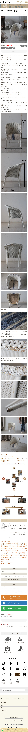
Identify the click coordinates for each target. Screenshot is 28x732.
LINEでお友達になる (14, 717)
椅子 (14, 47)
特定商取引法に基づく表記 (9, 724)
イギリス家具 (23, 45)
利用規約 (21, 724)
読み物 (2, 707)
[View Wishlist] (21, 2)
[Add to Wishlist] (25, 46)
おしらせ (3, 705)
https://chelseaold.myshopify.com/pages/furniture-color (13, 463)
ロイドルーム (8, 47)
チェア (3, 47)
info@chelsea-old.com (17, 626)
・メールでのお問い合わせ (10, 729)
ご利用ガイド (14, 710)
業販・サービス (14, 713)
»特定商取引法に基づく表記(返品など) (7, 616)
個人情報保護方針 (16, 724)
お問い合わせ (14, 720)
